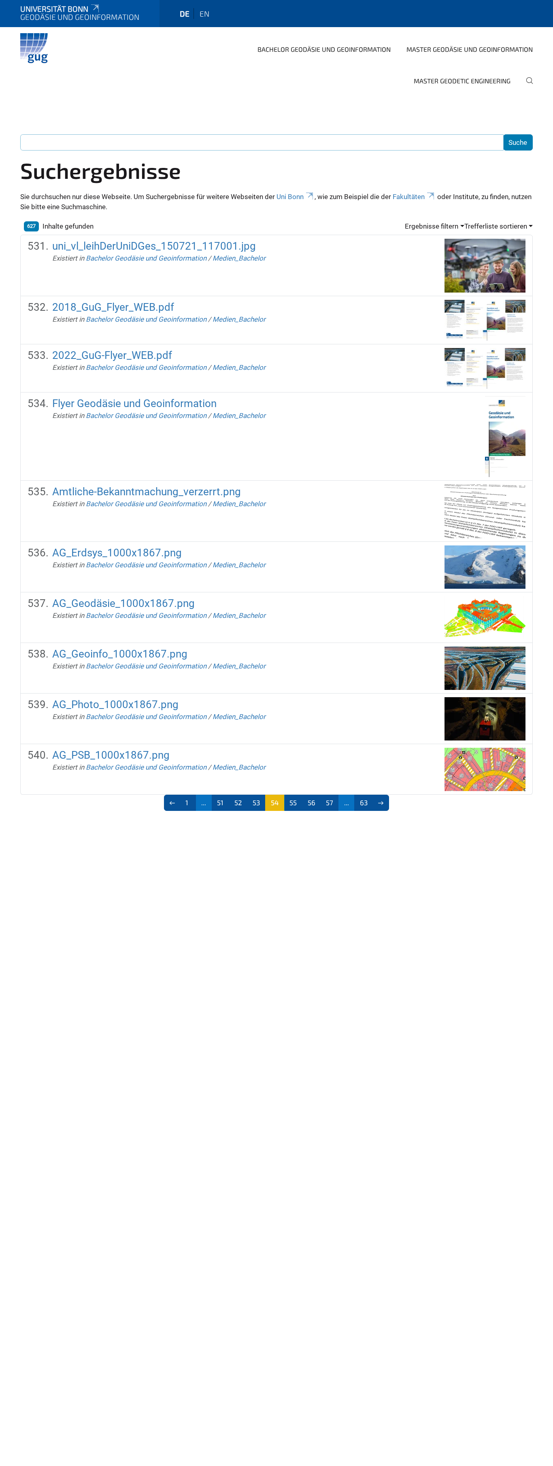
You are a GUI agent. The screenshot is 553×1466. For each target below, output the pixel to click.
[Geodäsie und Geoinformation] (35, 48)
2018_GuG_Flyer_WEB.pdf (113, 307)
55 (293, 802)
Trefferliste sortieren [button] (495, 226)
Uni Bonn (290, 197)
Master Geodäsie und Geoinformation (469, 49)
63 (364, 802)
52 (238, 802)
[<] (172, 803)
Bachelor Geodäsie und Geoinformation (324, 49)
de (184, 13)
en (204, 13)
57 (329, 802)
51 (220, 802)
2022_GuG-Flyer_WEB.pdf (112, 355)
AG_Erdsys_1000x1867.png (117, 553)
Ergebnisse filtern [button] (431, 226)
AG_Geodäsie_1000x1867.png (123, 603)
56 (311, 802)
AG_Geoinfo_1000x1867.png (119, 654)
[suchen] (526, 86)
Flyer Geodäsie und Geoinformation (134, 403)
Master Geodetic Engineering (462, 81)
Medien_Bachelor (239, 258)
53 (256, 802)
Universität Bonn (54, 8)
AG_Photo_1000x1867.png (115, 704)
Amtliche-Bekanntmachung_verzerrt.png (146, 492)
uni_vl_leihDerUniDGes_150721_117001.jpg (154, 246)
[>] (381, 803)
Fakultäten (409, 197)
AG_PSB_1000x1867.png (111, 755)
